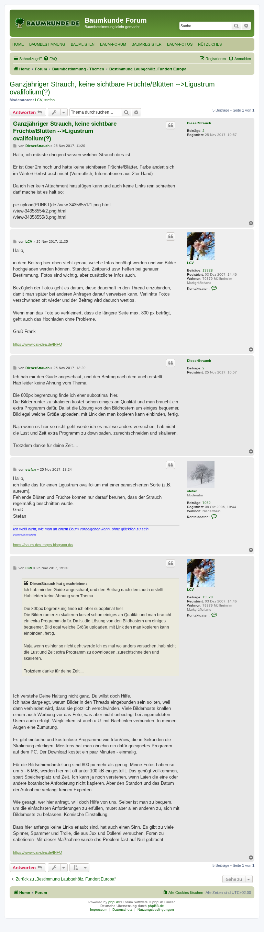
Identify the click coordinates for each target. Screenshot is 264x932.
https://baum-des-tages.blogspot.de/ (43, 545)
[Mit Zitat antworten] (170, 125)
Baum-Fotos (179, 44)
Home (18, 44)
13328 (207, 270)
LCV (38, 100)
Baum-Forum (113, 44)
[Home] (48, 22)
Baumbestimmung (47, 44)
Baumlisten (83, 44)
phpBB (113, 902)
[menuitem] (50, 59)
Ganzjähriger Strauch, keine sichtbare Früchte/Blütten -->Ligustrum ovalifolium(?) (112, 88)
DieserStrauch (199, 123)
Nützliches (210, 44)
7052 (206, 503)
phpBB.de (156, 906)
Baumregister (147, 44)
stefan (49, 100)
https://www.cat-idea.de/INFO (37, 344)
